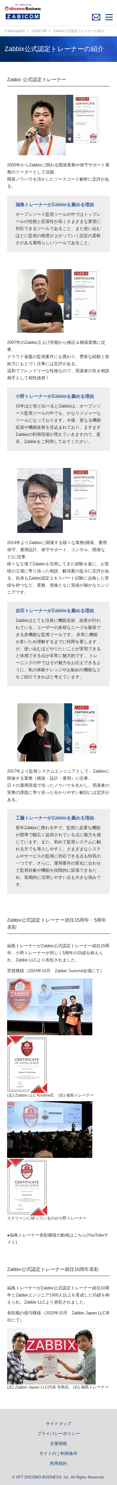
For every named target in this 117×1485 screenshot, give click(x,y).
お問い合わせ (97, 18)
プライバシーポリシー (58, 1433)
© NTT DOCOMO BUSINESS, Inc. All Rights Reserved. (58, 1477)
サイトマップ (58, 1423)
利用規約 (58, 1463)
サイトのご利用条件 (58, 1453)
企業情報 (58, 1443)
